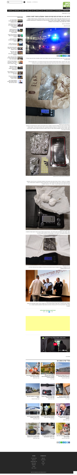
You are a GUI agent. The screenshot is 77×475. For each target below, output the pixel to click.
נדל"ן (32, 10)
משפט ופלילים (58, 10)
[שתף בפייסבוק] (24, 2)
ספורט (28, 10)
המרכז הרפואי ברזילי (34, 458)
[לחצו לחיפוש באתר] (8, 2)
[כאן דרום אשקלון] (64, 4)
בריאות (37, 10)
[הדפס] (57, 56)
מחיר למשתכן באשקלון (34, 461)
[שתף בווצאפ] (61, 56)
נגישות (43, 461)
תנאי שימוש (43, 458)
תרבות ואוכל (16, 10)
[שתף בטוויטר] (67, 56)
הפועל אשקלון (34, 464)
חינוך (42, 10)
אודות (43, 464)
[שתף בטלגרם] (65, 56)
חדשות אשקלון (66, 10)
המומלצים (34, 466)
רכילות (23, 10)
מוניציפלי (10, 10)
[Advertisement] (40, 323)
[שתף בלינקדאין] (63, 56)
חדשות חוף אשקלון (49, 10)
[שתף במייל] (59, 56)
